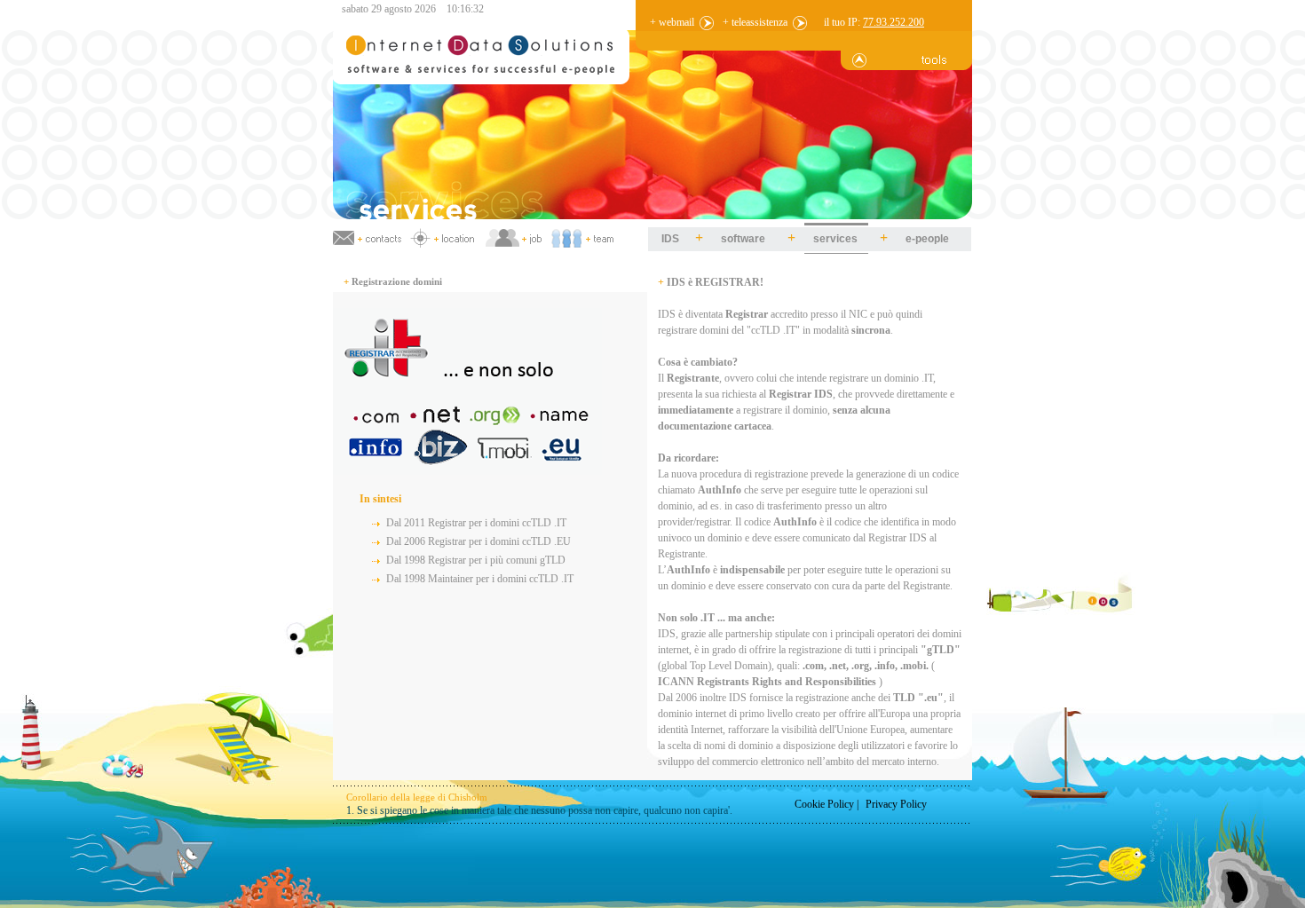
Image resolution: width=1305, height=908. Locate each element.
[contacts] (369, 237)
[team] (583, 237)
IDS (670, 239)
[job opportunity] (513, 237)
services (835, 239)
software (743, 239)
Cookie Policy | (826, 804)
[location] (443, 237)
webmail (676, 22)
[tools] (907, 66)
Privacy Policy (896, 804)
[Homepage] (652, 216)
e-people (927, 239)
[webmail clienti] (707, 22)
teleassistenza (759, 22)
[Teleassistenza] (800, 22)
